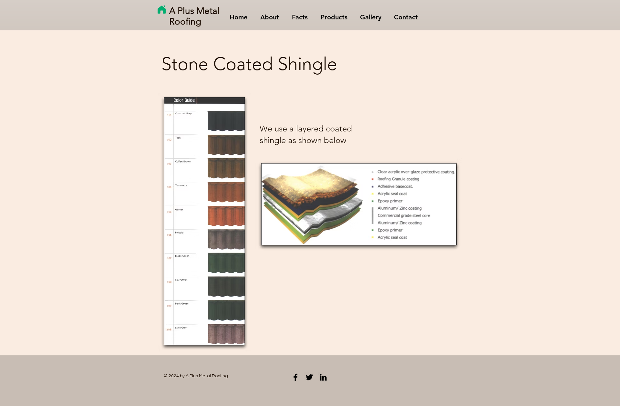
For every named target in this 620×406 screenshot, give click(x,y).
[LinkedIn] (323, 377)
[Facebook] (295, 377)
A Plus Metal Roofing (194, 16)
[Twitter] (309, 377)
